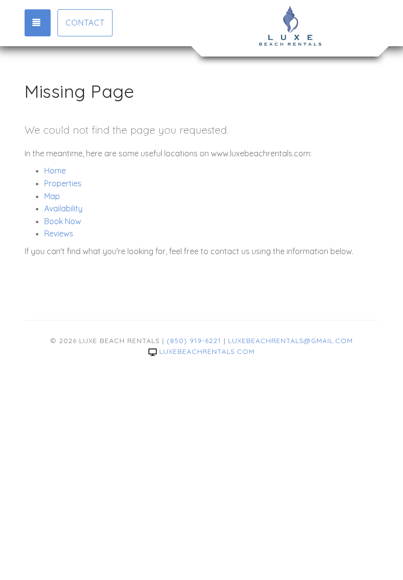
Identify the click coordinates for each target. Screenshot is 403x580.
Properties (63, 183)
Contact (85, 23)
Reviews (58, 233)
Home (55, 170)
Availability (63, 208)
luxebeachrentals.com (207, 351)
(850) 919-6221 (194, 340)
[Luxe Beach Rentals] (290, 27)
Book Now (62, 221)
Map (52, 196)
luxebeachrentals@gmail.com (290, 340)
